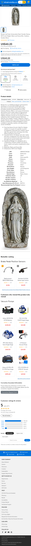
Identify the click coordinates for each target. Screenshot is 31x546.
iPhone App (4, 524)
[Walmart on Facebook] (2, 532)
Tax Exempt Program (6, 504)
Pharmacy (4, 495)
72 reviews (12, 40)
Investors (4, 469)
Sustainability (5, 471)
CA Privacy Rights (6, 514)
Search (27, 440)
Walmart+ (4, 485)
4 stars (2, 422)
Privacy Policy (5, 512)
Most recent (9, 433)
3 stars (2, 424)
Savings (19, 5)
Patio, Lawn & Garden (16, 101)
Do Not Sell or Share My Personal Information (12, 519)
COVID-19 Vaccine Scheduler (8, 493)
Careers (3, 464)
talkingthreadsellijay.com (17, 51)
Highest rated (19, 433)
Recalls (3, 497)
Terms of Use (5, 510)
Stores (3, 481)
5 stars (2, 421)
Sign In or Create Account (11, 452)
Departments (6, 5)
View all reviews (6, 415)
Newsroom (4, 466)
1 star (3, 428)
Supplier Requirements (7, 473)
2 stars (2, 426)
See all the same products (24, 378)
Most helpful (5, 436)
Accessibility (5, 500)
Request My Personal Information (9, 516)
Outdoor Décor (25, 101)
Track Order (11, 454)
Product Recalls (5, 502)
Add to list (8, 89)
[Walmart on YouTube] (8, 532)
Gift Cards (4, 488)
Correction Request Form (9, 392)
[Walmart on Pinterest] (11, 532)
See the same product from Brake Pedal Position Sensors (16, 289)
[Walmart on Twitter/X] (5, 532)
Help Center (25, 452)
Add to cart (15, 65)
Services (13, 5)
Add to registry (23, 89)
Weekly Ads (21, 454)
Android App (5, 526)
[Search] (24, 2)
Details (13, 86)
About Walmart (5, 462)
